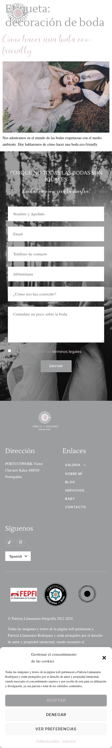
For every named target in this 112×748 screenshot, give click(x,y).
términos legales (67, 351)
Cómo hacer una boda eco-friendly (47, 45)
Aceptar (56, 700)
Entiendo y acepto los (47, 351)
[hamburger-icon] (101, 14)
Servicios (74, 490)
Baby (70, 499)
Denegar (56, 714)
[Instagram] (20, 542)
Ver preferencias (56, 728)
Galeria (72, 465)
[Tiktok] (9, 542)
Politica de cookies (47, 741)
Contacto (75, 507)
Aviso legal (69, 741)
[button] (104, 657)
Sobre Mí (73, 474)
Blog (70, 482)
